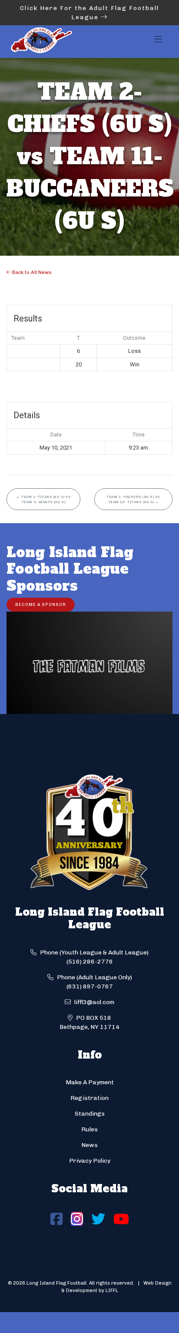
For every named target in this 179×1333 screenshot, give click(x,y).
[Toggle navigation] (158, 42)
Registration (89, 1098)
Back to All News (31, 272)
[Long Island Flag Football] (41, 41)
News (89, 1145)
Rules (89, 1129)
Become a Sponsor (40, 604)
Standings (90, 1113)
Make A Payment (90, 1082)
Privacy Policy (89, 1160)
